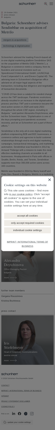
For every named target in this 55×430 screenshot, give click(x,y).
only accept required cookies (27, 223)
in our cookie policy (20, 194)
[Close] (50, 180)
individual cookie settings (27, 230)
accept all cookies (27, 215)
